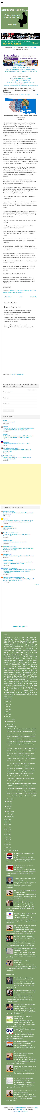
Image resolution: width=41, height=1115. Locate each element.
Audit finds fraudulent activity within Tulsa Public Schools (18, 556)
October (9, 724)
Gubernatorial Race (10, 660)
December (10, 719)
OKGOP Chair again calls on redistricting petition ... (20, 786)
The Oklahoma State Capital (10, 448)
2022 (9, 641)
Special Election (23, 683)
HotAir (5, 420)
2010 (18, 637)
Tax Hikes (13, 690)
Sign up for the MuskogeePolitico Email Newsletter (21, 69)
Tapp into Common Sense (10, 568)
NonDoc (5, 519)
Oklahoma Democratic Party (16, 676)
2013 (7, 834)
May (8, 806)
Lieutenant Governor (24, 669)
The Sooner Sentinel (8, 511)
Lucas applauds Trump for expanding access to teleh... (22, 796)
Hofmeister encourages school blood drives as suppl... (22, 788)
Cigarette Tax (7, 646)
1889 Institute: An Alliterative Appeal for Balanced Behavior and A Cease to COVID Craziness (19, 90)
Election (33, 652)
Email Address (7, 392)
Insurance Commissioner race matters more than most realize (21, 85)
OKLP (35, 674)
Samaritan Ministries (29, 681)
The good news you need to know (21, 67)
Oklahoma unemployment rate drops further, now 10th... (22, 748)
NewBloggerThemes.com (21, 1111)
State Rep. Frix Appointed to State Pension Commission (22, 793)
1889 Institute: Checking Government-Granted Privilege (21, 783)
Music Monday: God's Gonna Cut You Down (19, 776)
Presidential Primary (17, 680)
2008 (7, 847)
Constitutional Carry (15, 648)
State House (32, 685)
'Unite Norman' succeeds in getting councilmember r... (21, 771)
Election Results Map (16, 655)
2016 (9, 639)
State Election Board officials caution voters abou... (21, 761)
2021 (7, 714)
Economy (26, 290)
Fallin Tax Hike (27, 657)
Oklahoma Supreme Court (25, 678)
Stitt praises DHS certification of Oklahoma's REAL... (21, 768)
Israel (27, 662)
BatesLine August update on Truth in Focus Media (16, 443)
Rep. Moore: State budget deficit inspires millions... (21, 753)
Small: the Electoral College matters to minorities (20, 773)
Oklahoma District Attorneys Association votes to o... (21, 731)
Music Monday (15, 672)
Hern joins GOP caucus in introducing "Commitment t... (21, 763)
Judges (28, 664)
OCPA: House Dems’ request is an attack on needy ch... (22, 729)
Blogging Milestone (18, 645)
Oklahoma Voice (7, 540)
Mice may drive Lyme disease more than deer (15, 542)
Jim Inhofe (17, 664)
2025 (7, 704)
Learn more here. (31, 47)
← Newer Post (8, 296)
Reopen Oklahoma (18, 292)
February (9, 814)
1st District (7, 637)
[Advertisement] (20, 484)
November (10, 721)
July (8, 801)
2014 (35, 637)
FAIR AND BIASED (8, 526)
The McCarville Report (9, 456)
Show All (37, 584)
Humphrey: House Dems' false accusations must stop (21, 734)
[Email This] (4, 287)
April (8, 809)
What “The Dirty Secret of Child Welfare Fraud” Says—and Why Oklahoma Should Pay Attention (18, 579)
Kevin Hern (16, 666)
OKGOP (27, 674)
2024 (7, 706)
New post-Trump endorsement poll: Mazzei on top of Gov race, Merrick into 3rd (24, 938)
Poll (5, 680)
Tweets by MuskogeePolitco (20, 626)
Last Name (6, 403)
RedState (5, 426)
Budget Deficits (30, 645)
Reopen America (7, 292)
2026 (7, 701)
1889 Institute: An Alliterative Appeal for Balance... (20, 739)
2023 (7, 709)
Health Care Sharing (17, 662)
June (8, 804)
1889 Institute (12, 290)
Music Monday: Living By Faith (15, 781)
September (10, 726)
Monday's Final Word (9, 422)
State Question (15, 688)
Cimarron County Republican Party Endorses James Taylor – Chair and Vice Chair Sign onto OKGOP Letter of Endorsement (19, 571)
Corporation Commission (23, 650)
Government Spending (11, 658)
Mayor (5, 672)
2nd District (21, 641)
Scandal (6, 683)
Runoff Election (14, 681)
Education (18, 652)
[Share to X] (8, 287)
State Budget (17, 686)
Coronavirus (20, 290)
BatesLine (6, 442)
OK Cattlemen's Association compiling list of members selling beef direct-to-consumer (24, 992)
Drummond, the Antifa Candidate (21, 80)
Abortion (24, 643)
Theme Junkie (18, 1109)
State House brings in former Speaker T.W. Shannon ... (21, 751)
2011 (7, 839)
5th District (33, 641)
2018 (22, 639)
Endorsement (33, 655)
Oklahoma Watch (8, 560)
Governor (29, 658)
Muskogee (27, 672)
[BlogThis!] (6, 287)
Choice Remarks (7, 554)
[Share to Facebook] (9, 287)
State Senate (31, 688)
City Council (17, 646)
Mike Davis (33, 290)
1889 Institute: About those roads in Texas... (19, 766)
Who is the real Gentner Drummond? (21, 78)
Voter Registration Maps (22, 694)
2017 (16, 639)
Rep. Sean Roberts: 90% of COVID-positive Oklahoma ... (22, 791)
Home (21, 296)
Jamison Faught (25, 94)
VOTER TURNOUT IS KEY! (9, 528)
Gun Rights (25, 660)
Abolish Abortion (13, 643)
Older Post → (33, 296)
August (9, 799)
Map (35, 669)
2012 (27, 637)
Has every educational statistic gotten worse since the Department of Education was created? (18, 562)
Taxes (26, 690)
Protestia (5, 434)
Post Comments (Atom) (17, 374)
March (8, 811)
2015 (7, 829)
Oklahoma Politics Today (10, 546)
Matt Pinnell (29, 670)
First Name (6, 398)
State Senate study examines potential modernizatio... (21, 736)
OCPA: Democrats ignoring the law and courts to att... (21, 758)
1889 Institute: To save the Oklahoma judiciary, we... (21, 755)
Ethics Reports (12, 657)
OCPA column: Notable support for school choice (20, 778)
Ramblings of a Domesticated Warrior (13, 577)
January (9, 816)
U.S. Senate (21, 692)
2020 (35, 639)
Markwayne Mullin (14, 670)
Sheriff (13, 683)
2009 (7, 844)
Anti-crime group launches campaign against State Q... (22, 741)
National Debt (18, 674)
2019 (30, 639)
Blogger (35, 1107)
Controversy (29, 648)
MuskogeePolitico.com (19, 1107)
